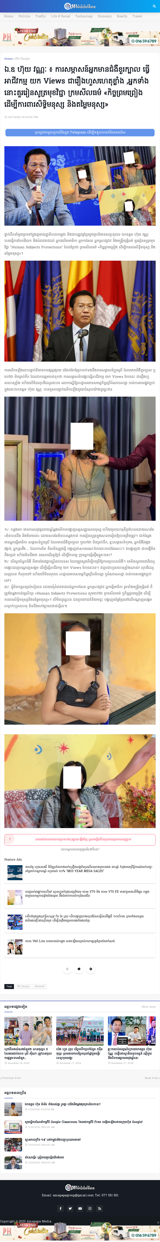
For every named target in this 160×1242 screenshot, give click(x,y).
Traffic (40, 16)
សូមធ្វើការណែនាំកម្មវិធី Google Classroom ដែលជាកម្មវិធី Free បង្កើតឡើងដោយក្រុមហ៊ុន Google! (83, 1122)
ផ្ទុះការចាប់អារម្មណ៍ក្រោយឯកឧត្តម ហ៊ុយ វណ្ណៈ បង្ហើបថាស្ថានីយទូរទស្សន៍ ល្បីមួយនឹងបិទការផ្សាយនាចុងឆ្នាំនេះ (130, 1053)
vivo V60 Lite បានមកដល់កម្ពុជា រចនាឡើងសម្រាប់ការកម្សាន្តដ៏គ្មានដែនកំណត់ (70, 941)
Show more (149, 1007)
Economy (105, 16)
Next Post (151, 1078)
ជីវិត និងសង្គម (22, 59)
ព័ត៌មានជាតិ (40, 986)
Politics (24, 16)
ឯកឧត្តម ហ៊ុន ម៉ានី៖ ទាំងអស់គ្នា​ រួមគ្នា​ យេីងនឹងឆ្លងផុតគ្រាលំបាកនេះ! (62, 1104)
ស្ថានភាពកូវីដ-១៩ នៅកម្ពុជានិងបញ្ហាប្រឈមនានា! (53, 1140)
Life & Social (60, 16)
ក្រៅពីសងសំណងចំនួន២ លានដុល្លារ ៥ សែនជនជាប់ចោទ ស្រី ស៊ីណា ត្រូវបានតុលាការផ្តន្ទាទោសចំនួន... (28, 1053)
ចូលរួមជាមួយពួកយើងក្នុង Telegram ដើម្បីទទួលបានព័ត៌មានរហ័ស (80, 132)
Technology (84, 16)
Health (122, 16)
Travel (137, 16)
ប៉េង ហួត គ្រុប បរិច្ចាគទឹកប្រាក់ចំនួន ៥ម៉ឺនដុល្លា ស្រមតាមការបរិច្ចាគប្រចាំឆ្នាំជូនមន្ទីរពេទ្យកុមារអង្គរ (79, 1053)
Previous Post (11, 1078)
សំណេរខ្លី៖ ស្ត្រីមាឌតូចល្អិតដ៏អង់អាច (44, 1158)
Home (8, 16)
